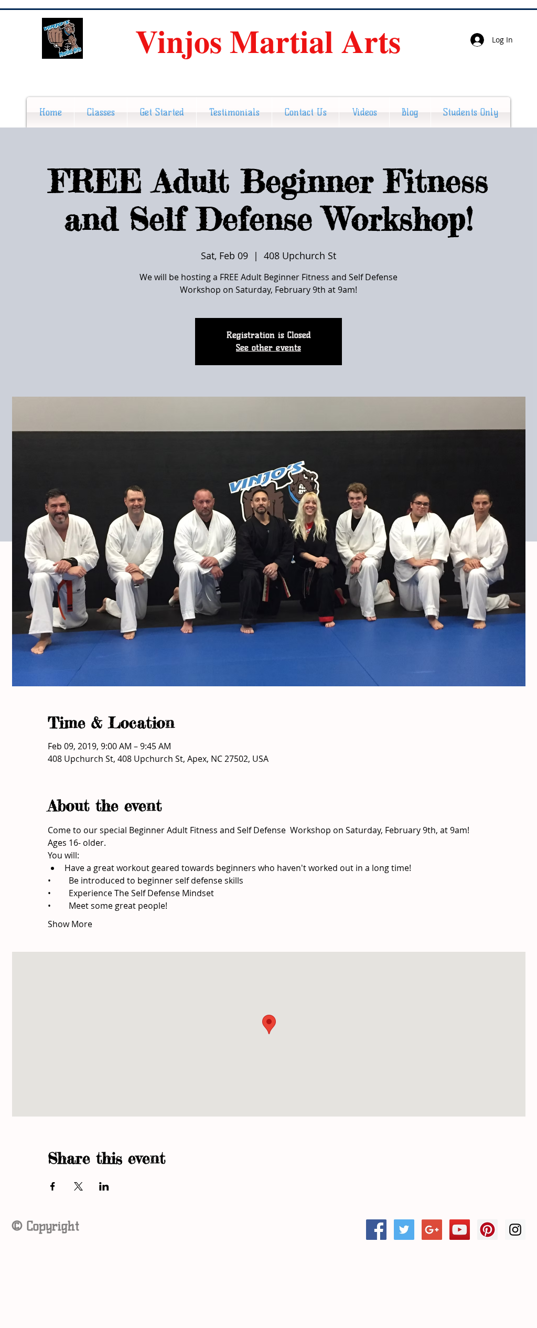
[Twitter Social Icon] (404, 1229)
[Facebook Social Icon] (376, 1229)
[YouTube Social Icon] (459, 1229)
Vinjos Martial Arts (268, 40)
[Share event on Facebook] (53, 1186)
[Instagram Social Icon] (515, 1229)
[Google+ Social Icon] (432, 1229)
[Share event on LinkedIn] (104, 1186)
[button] (100, 112)
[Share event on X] (78, 1186)
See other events (268, 348)
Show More (70, 924)
